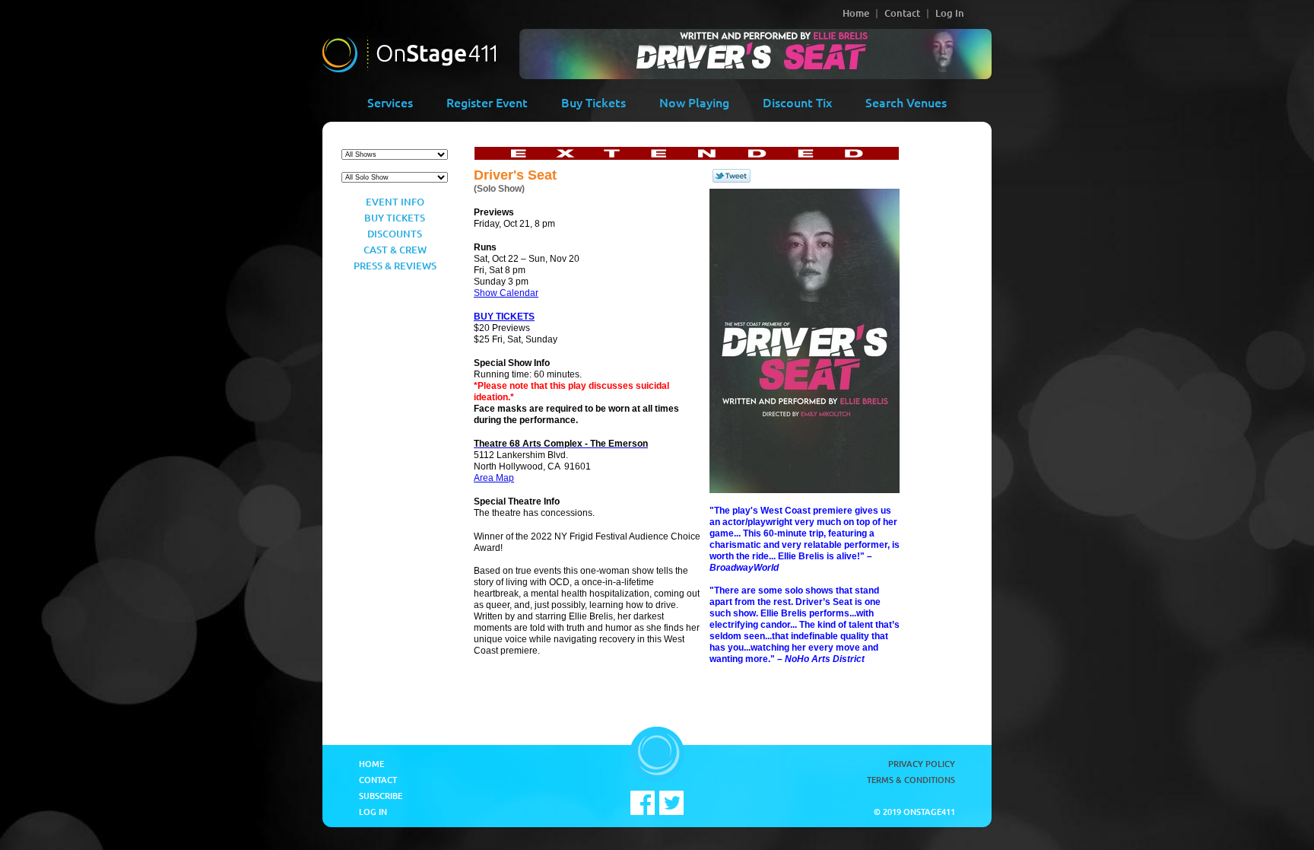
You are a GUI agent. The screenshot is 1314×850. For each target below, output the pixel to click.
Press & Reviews (395, 265)
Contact (902, 13)
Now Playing (694, 102)
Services (390, 102)
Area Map (494, 478)
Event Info (395, 202)
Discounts (394, 233)
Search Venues (906, 102)
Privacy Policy (921, 763)
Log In (949, 13)
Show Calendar (506, 293)
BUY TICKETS (504, 316)
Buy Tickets (593, 102)
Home (856, 13)
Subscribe (380, 795)
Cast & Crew (395, 249)
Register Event (487, 102)
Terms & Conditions (911, 779)
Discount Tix (797, 102)
